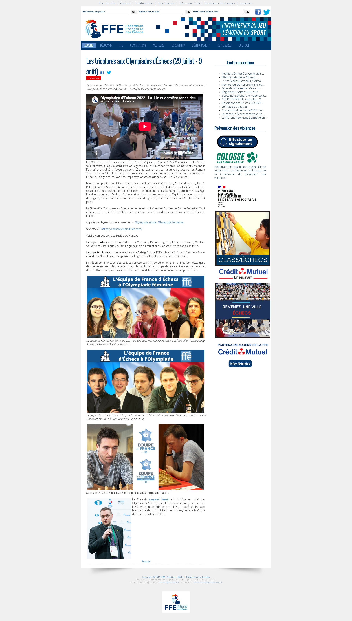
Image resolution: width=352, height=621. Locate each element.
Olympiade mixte (145, 222)
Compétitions (138, 45)
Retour (145, 561)
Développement (201, 45)
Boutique (244, 45)
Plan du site (107, 3)
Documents (178, 45)
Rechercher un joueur (93, 11)
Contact (125, 3)
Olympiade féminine (171, 222)
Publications (145, 3)
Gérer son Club (190, 3)
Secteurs (158, 45)
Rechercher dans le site (205, 11)
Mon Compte (166, 3)
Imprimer (246, 3)
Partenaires (224, 45)
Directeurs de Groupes (220, 3)
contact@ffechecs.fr (169, 582)
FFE (121, 45)
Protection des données (198, 577)
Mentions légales (175, 577)
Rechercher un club (149, 11)
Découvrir (106, 45)
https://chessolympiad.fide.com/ (121, 229)
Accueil (88, 45)
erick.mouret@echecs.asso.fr (208, 582)
